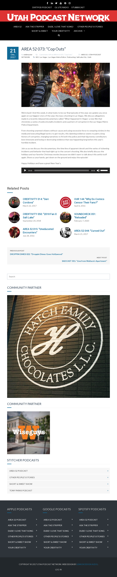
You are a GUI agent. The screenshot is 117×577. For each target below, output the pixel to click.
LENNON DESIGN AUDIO (87, 564)
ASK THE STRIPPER (35, 26)
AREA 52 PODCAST (18, 471)
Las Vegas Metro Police (57, 57)
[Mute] (98, 170)
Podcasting (71, 57)
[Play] (25, 170)
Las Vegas (43, 57)
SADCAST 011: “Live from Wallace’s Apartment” (84, 259)
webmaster (28, 54)
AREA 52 (18, 26)
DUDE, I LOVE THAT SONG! (60, 26)
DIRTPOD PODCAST (42, 7)
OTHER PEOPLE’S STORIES (90, 26)
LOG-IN (58, 570)
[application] (65, 170)
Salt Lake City (81, 57)
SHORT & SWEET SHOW (20, 484)
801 (37, 57)
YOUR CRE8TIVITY (61, 31)
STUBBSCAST (78, 7)
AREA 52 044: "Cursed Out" (89, 230)
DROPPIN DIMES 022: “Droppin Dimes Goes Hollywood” (36, 252)
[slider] (104, 170)
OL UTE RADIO (62, 7)
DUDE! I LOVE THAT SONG (20, 531)
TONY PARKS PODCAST (20, 490)
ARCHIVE (78, 31)
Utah (89, 57)
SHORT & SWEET (40, 31)
